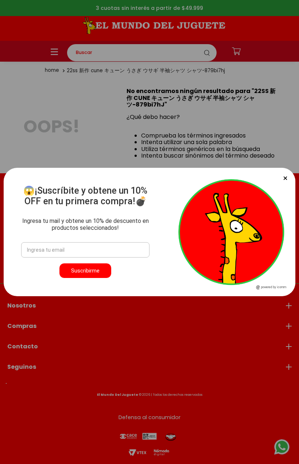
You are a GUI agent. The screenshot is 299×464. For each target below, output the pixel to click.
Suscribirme (85, 270)
